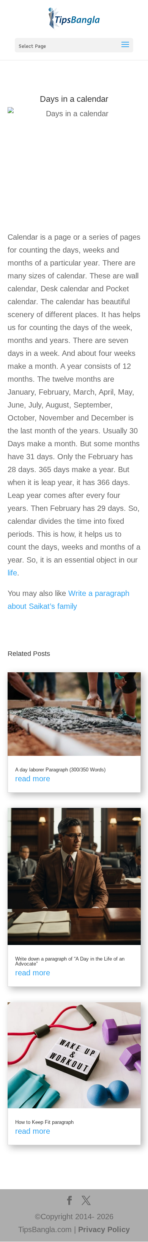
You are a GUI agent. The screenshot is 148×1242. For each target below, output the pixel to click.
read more (32, 778)
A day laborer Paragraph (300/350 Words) (60, 770)
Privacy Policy (104, 1229)
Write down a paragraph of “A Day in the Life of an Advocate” (69, 961)
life (12, 573)
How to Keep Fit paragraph (44, 1122)
